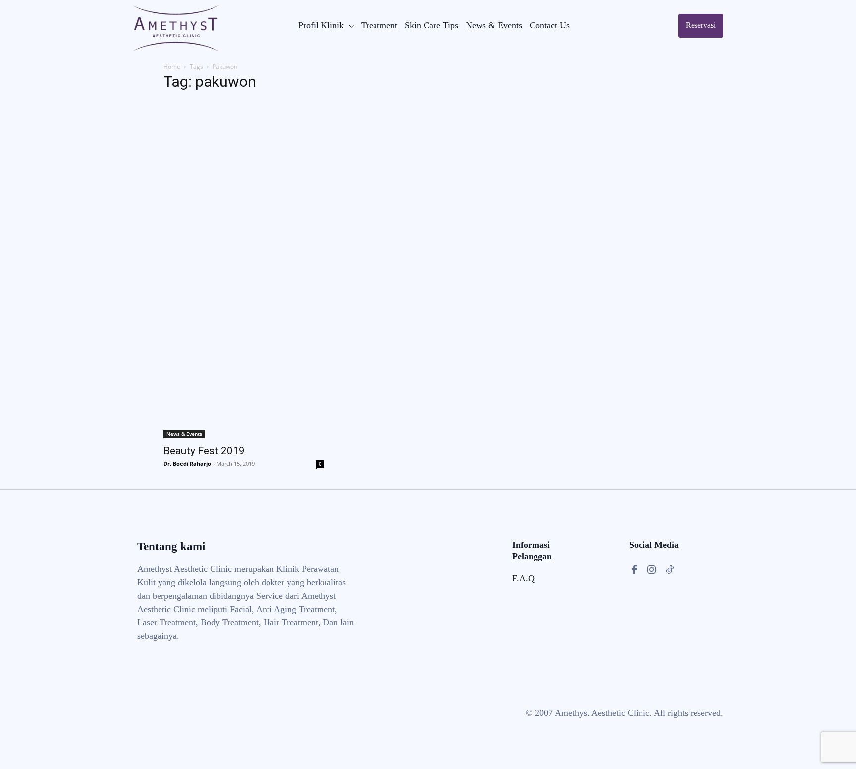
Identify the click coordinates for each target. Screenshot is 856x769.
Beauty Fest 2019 (204, 451)
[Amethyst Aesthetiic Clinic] (176, 28)
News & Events (184, 433)
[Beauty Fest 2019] (243, 269)
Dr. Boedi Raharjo (187, 463)
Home (171, 66)
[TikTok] (670, 570)
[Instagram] (652, 570)
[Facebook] (634, 570)
